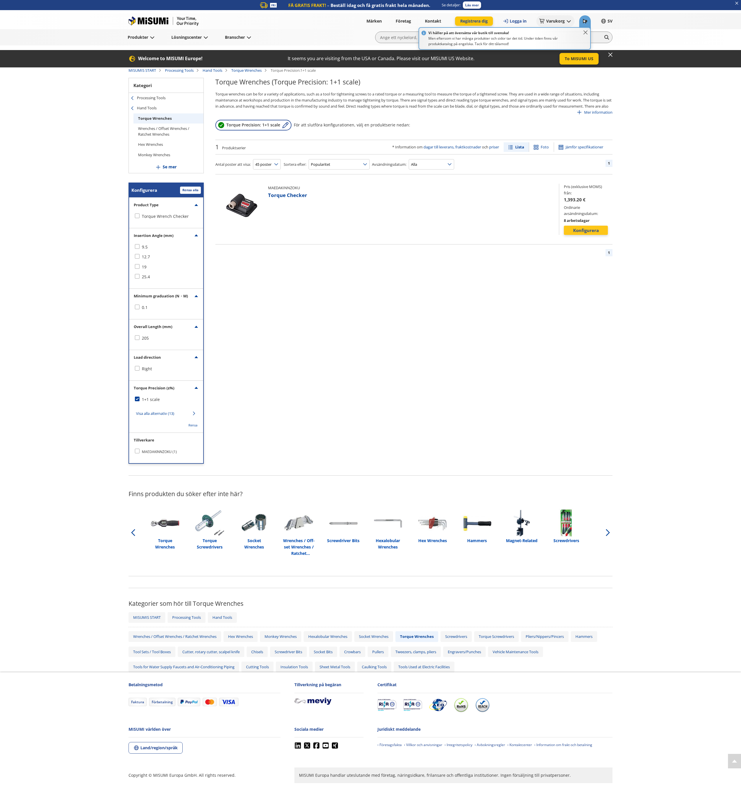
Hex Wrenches (150, 144)
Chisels (257, 651)
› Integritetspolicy (458, 744)
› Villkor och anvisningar (423, 744)
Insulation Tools (294, 666)
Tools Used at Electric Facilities (424, 666)
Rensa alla (190, 190)
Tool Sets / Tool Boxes (152, 651)
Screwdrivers (456, 636)
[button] (472, 5)
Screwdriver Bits (288, 651)
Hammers (584, 636)
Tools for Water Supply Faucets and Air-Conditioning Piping (183, 666)
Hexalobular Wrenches (327, 636)
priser (494, 147)
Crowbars (352, 651)
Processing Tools (179, 70)
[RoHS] (461, 705)
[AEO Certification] (438, 705)
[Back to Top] (734, 761)
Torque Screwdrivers (496, 636)
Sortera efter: (295, 164)
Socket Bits (323, 651)
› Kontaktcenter (519, 744)
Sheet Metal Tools (335, 666)
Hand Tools (212, 70)
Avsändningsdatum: (389, 164)
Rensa (192, 425)
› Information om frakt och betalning (563, 744)
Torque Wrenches (246, 70)
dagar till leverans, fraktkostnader (452, 147)
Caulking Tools (374, 666)
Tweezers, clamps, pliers (415, 651)
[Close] (585, 32)
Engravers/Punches (464, 651)
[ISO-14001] (412, 705)
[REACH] (482, 705)
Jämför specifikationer (584, 147)
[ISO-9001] (386, 705)
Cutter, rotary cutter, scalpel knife (211, 651)
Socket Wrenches (373, 636)
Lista (519, 147)
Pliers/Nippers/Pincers (545, 636)
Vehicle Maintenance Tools (515, 651)
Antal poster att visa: (233, 164)
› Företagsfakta (389, 744)
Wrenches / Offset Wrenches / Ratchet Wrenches (163, 131)
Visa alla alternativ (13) (155, 413)
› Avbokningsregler (490, 744)
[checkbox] (166, 216)
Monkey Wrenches (154, 154)
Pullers (378, 651)
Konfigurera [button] (586, 230)
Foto (545, 147)
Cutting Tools (257, 666)
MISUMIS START (142, 70)
